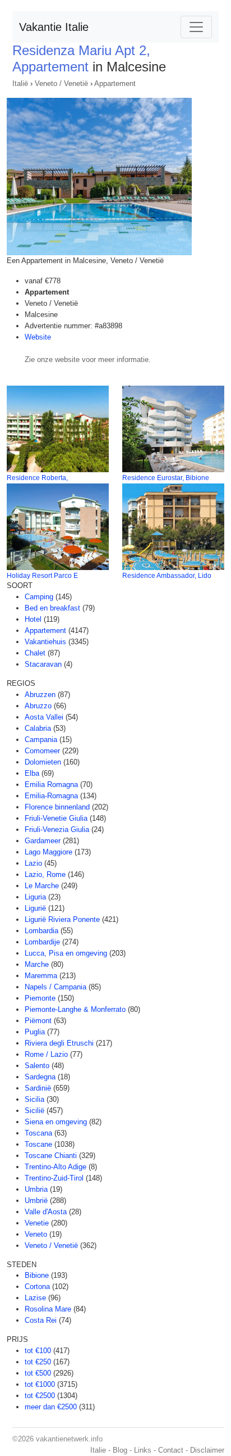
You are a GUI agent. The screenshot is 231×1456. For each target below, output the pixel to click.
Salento (37, 1065)
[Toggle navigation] (196, 27)
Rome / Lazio (46, 1054)
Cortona (37, 1286)
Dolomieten (43, 762)
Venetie (37, 1223)
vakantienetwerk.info (69, 1439)
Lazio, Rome (45, 874)
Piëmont (38, 1020)
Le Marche (42, 885)
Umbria (36, 1189)
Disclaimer (207, 1450)
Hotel (33, 619)
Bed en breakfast (52, 608)
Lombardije (42, 942)
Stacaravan (43, 664)
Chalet (35, 653)
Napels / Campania (55, 987)
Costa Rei (41, 1320)
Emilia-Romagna (51, 796)
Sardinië (38, 1088)
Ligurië (35, 908)
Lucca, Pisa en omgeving (66, 953)
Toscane (38, 1144)
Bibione (37, 1275)
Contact (170, 1450)
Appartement (115, 83)
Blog (120, 1450)
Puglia (35, 1032)
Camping (39, 597)
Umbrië (36, 1200)
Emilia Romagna (51, 784)
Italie (98, 1450)
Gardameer (43, 840)
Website (38, 337)
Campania (41, 739)
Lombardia (41, 930)
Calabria (38, 728)
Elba (32, 773)
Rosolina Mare (48, 1309)
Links (142, 1450)
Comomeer (42, 751)
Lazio (33, 863)
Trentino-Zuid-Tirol (54, 1178)
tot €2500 (40, 1395)
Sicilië (34, 1110)
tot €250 (38, 1362)
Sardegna (40, 1077)
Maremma (41, 975)
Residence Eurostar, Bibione (165, 478)
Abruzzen (40, 694)
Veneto (36, 1234)
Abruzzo (38, 706)
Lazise (35, 1298)
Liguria (35, 897)
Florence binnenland (57, 807)
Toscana (38, 1133)
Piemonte (40, 998)
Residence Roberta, (37, 478)
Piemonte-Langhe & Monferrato (75, 1009)
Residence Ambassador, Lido (166, 576)
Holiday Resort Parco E (42, 576)
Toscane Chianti (51, 1155)
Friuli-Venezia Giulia (57, 829)
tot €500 (38, 1373)
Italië (20, 83)
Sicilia (34, 1099)
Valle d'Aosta (46, 1212)
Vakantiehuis (45, 641)
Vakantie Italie (54, 27)
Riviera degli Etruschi (59, 1043)
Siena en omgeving (56, 1122)
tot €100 (38, 1350)
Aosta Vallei (44, 717)
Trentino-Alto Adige (55, 1167)
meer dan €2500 (51, 1407)
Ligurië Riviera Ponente (62, 919)
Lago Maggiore (48, 852)
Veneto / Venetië (61, 83)
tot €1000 (40, 1384)
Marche (37, 964)
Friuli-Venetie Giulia (56, 818)
